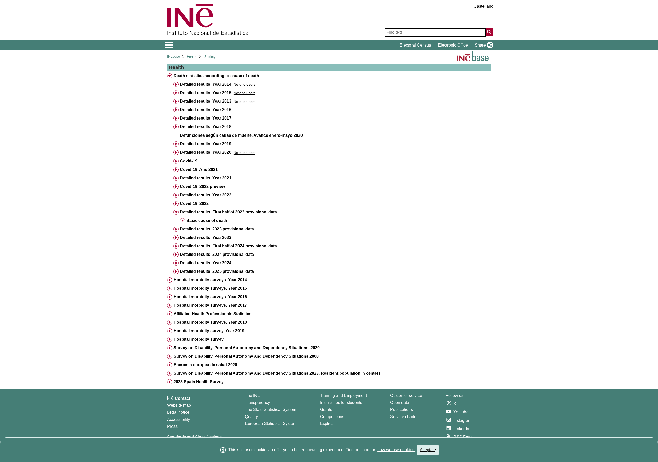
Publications (401, 409)
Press (172, 426)
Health (191, 57)
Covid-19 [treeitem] (188, 161)
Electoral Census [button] (415, 45)
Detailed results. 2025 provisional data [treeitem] (217, 271)
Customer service (406, 395)
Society (210, 57)
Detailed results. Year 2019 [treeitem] (205, 144)
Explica (327, 423)
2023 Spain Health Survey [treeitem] (198, 381)
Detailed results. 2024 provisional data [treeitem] (217, 254)
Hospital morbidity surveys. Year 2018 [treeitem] (210, 322)
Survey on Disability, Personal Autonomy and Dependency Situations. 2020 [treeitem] (246, 348)
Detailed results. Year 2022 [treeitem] (205, 195)
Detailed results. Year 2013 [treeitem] (205, 101)
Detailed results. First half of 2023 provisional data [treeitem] (228, 212)
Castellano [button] (484, 6)
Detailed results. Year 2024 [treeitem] (205, 263)
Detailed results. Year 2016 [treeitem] (205, 109)
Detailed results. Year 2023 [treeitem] (205, 237)
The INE (252, 395)
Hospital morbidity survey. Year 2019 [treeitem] (208, 331)
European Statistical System (270, 423)
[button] (483, 45)
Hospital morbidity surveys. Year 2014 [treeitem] (210, 280)
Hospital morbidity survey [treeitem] (198, 339)
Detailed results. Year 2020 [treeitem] (205, 152)
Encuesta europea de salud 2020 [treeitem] (205, 365)
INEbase (173, 56)
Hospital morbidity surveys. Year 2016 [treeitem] (210, 297)
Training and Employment (343, 395)
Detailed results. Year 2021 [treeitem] (205, 178)
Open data (399, 402)
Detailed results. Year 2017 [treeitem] (205, 118)
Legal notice (178, 412)
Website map (179, 405)
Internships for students (341, 402)
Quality (251, 416)
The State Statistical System (270, 409)
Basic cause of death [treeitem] (206, 220)
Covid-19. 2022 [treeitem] (194, 203)
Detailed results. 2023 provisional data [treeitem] (217, 229)
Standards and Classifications (194, 437)
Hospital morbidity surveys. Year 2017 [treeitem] (210, 305)
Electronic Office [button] (453, 45)
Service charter (404, 416)
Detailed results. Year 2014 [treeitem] (205, 84)
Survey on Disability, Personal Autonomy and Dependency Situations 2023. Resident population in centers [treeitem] (277, 373)
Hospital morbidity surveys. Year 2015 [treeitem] (210, 288)
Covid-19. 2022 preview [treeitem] (202, 186)
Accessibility (178, 419)
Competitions (332, 416)
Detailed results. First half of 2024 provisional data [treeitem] (228, 246)
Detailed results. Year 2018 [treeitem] (205, 126)
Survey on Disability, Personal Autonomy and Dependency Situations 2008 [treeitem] (246, 356)
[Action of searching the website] (489, 32)
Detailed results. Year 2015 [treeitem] (205, 92)
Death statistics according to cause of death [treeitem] (216, 76)
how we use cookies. (396, 450)
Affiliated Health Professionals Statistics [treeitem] (212, 314)
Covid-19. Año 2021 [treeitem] (199, 169)
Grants (326, 409)
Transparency (257, 402)
